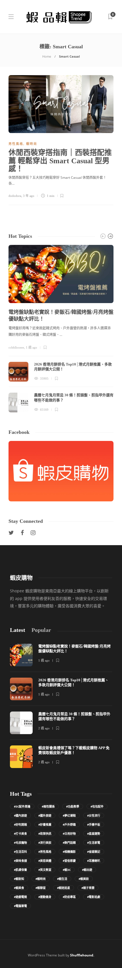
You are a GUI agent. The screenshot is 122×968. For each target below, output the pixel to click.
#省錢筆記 (93, 852)
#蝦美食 (19, 888)
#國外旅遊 (44, 815)
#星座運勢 (93, 834)
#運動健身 (44, 897)
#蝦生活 (62, 879)
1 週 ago (31, 347)
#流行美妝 (44, 843)
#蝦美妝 (84, 879)
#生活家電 (93, 843)
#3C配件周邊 (22, 806)
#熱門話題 (69, 843)
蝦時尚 (31, 143)
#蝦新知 (19, 879)
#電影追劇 (93, 897)
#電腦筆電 (20, 906)
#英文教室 (44, 870)
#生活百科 (20, 852)
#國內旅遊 (20, 815)
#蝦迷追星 (63, 888)
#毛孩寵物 (20, 843)
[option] (61, 328)
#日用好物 (69, 834)
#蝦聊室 (40, 888)
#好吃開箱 (20, 824)
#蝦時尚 (40, 879)
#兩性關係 (48, 806)
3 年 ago (28, 195)
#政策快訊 (44, 834)
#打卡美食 (20, 834)
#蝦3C (67, 870)
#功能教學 (72, 806)
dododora (15, 195)
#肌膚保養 (20, 870)
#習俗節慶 (69, 861)
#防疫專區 (69, 897)
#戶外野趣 (69, 824)
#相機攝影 (69, 852)
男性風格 (16, 143)
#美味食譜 (20, 861)
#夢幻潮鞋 (69, 815)
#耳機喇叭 (93, 861)
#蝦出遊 (87, 870)
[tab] (17, 630)
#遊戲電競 (20, 897)
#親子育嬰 (87, 888)
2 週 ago (44, 728)
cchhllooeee (16, 347)
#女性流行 (93, 815)
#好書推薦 (44, 824)
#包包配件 (97, 806)
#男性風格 (44, 852)
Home (46, 56)
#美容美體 (44, 861)
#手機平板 (93, 824)
